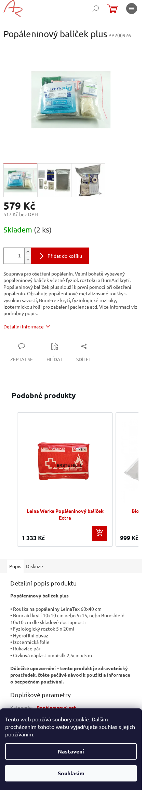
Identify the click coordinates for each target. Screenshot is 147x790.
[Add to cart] (99, 533)
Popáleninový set (56, 707)
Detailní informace (23, 326)
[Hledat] (96, 8)
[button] (10, 479)
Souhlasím (71, 773)
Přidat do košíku (65, 256)
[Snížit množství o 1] (27, 260)
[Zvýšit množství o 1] (27, 252)
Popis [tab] (15, 566)
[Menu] (131, 8)
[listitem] (65, 479)
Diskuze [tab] (34, 566)
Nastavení (71, 751)
